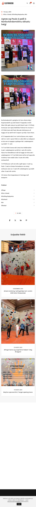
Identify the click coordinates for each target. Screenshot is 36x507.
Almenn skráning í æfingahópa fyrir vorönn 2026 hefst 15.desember (18, 292)
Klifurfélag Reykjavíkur (18, 14)
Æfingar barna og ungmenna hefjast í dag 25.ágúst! (18, 351)
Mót (26, 14)
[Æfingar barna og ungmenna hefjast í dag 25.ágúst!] (18, 321)
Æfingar (3, 190)
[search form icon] (27, 3)
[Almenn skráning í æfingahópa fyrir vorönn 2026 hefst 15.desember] (18, 262)
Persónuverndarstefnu (14, 501)
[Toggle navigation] (34, 3)
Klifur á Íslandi (7, 14)
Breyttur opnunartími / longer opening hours (18, 392)
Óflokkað (3, 205)
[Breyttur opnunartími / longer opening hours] (18, 372)
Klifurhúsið (4, 199)
